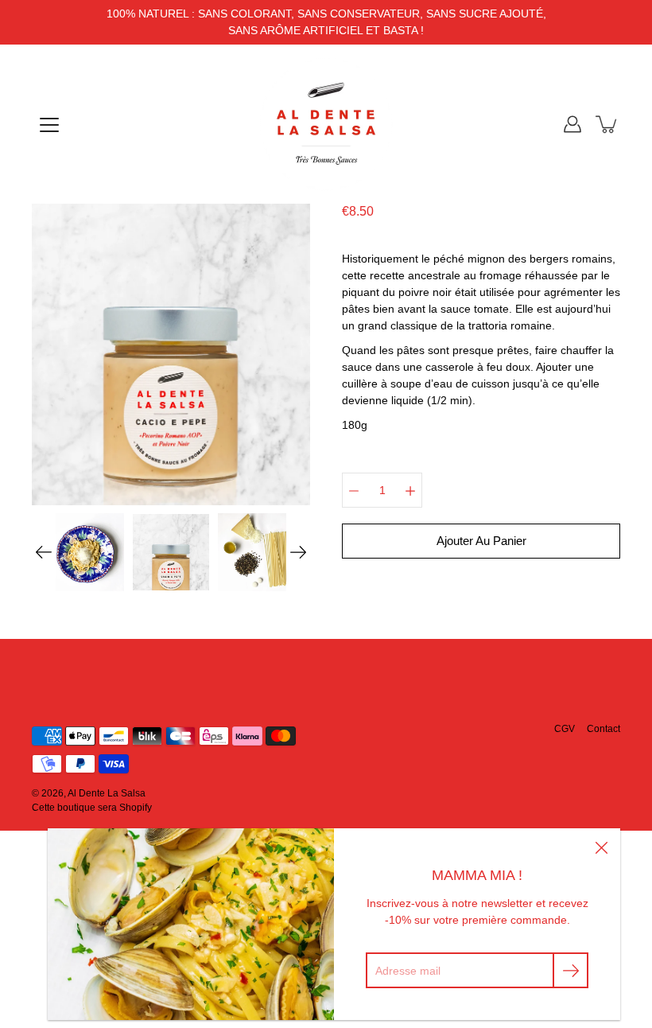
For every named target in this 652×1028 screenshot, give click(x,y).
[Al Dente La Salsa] (326, 124)
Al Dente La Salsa (107, 793)
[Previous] (44, 552)
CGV (564, 728)
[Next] (298, 552)
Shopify (135, 807)
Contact (603, 728)
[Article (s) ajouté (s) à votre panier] (607, 124)
